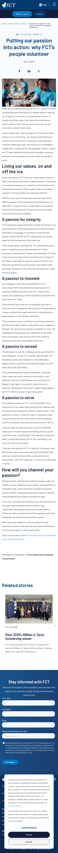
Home (4, 24)
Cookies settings (29, 827)
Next (54, 626)
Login (39, 14)
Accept (29, 834)
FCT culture (11, 627)
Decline (29, 842)
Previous (3, 626)
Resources (14, 24)
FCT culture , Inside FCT (31, 34)
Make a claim (22, 14)
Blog (24, 24)
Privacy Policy (14, 806)
